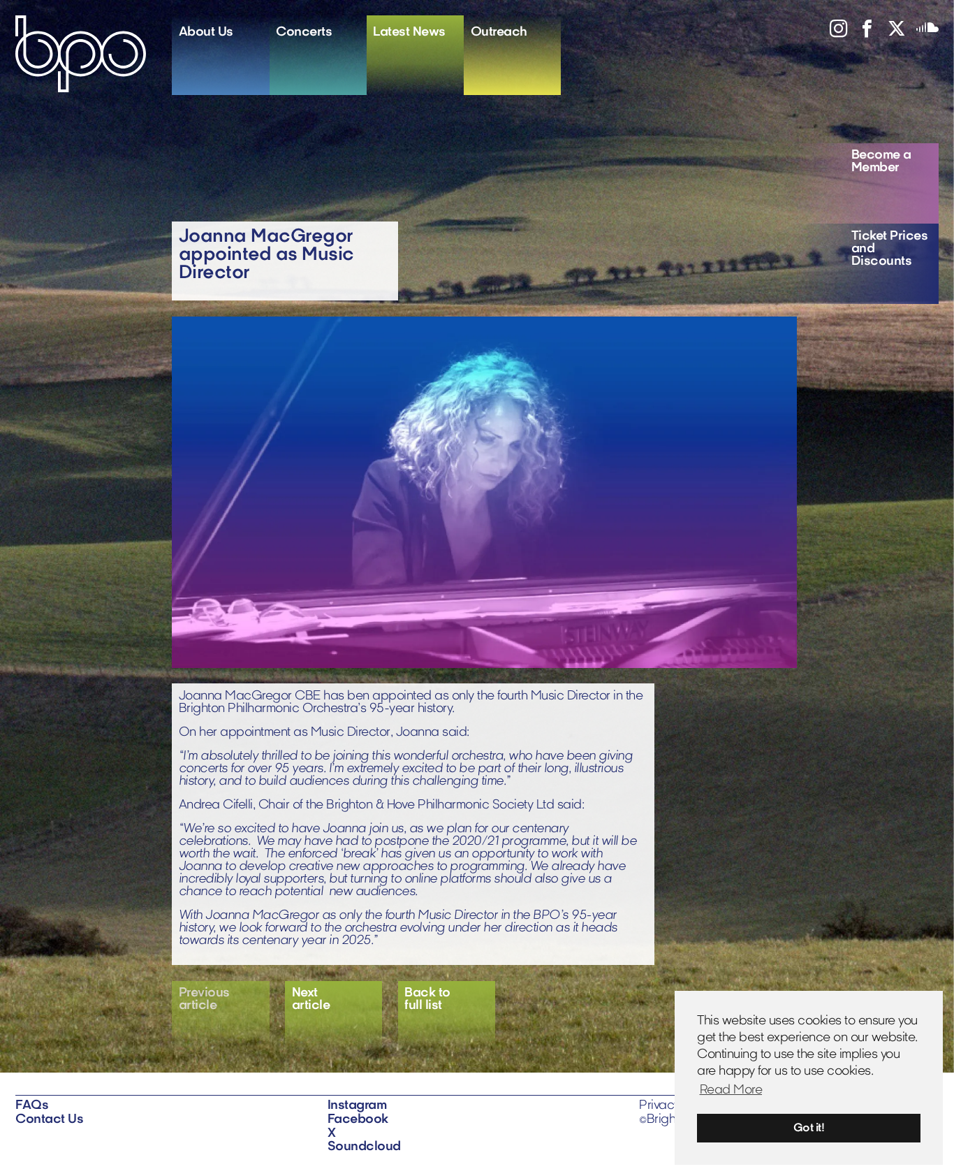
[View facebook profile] (861, 33)
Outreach (499, 32)
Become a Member (881, 162)
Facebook (358, 1120)
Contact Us (49, 1120)
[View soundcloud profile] (922, 33)
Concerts (304, 32)
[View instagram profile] (833, 33)
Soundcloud (364, 1147)
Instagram (357, 1106)
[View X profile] (891, 33)
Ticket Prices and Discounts (889, 249)
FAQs (31, 1106)
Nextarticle (311, 999)
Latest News (409, 32)
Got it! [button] (809, 1128)
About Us (206, 32)
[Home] (93, 53)
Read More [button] (731, 1090)
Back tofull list (427, 999)
